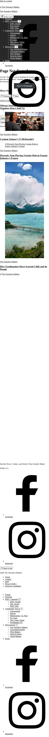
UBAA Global (6, 101)
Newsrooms (10, 47)
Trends (7, 17)
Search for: (4, 126)
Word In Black (16, 56)
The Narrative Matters (19, 49)
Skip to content (6, 1)
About (7, 577)
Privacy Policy (11, 584)
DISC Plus (14, 28)
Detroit (13, 35)
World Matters (15, 58)
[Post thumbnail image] (24, 130)
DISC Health (15, 24)
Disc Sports (14, 26)
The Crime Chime (17, 42)
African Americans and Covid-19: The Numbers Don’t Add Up (19, 107)
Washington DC (16, 44)
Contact (8, 579)
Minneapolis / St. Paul (19, 38)
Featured (8, 19)
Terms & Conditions (13, 586)
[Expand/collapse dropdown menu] (19, 21)
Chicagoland (15, 33)
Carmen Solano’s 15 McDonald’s (17, 139)
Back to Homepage (24, 86)
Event (7, 60)
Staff (7, 581)
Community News (12, 31)
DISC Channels (11, 21)
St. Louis (13, 40)
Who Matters (15, 54)
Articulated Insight (17, 51)
